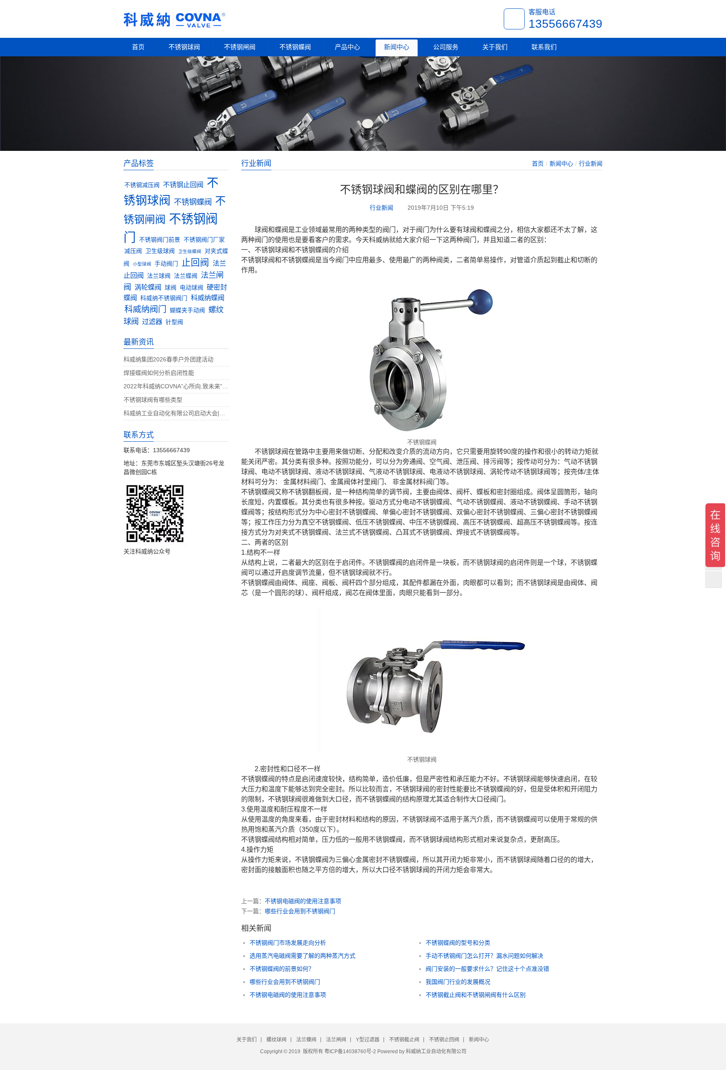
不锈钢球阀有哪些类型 (153, 399)
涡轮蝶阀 (147, 287)
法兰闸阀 (336, 1040)
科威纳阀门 (145, 309)
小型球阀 (142, 263)
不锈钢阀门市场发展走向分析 (288, 942)
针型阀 (174, 322)
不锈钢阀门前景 (159, 240)
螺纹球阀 (276, 1040)
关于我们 (495, 46)
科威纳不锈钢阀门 (163, 298)
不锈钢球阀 (184, 46)
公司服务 (445, 46)
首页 (138, 46)
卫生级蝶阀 (189, 251)
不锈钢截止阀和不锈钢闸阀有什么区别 (476, 994)
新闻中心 (396, 46)
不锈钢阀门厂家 (204, 240)
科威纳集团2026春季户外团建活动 (168, 359)
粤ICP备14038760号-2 (350, 1051)
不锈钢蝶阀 (295, 46)
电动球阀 (191, 288)
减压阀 (133, 251)
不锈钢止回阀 (183, 184)
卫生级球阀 (160, 251)
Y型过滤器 (367, 1040)
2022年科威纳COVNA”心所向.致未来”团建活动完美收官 (176, 386)
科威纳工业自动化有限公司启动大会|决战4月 (176, 413)
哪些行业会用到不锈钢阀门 (300, 911)
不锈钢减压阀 (142, 185)
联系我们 (544, 46)
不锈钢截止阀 (404, 1040)
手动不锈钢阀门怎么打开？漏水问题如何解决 (484, 955)
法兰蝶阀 (185, 276)
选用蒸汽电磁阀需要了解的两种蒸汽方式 (302, 955)
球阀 (170, 288)
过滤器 (152, 321)
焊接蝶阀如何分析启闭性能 (159, 372)
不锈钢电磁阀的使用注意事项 (303, 901)
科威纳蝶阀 (207, 297)
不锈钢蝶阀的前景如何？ (282, 968)
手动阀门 (166, 264)
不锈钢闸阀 (239, 46)
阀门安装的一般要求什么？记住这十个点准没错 (487, 968)
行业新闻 (590, 163)
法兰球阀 (159, 276)
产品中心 (347, 46)
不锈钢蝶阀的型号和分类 (458, 942)
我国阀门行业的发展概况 (458, 981)
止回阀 (195, 262)
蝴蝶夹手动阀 (187, 310)
